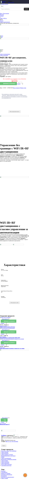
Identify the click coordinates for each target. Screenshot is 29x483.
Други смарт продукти (6, 464)
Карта (4, 445)
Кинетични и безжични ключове (8, 459)
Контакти (3, 471)
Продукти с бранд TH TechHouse (8, 450)
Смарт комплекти (5, 463)
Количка (2, 14)
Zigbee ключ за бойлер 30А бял (7, 326)
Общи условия (4, 478)
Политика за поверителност (7, 477)
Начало (1, 20)
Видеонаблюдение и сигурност (8, 455)
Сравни (2, 15)
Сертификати (4, 472)
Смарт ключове (4, 452)
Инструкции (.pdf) (14, 302)
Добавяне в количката (9, 83)
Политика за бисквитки (6, 474)
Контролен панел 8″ (5, 424)
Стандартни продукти (6, 465)
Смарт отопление (4, 55)
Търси (26, 9)
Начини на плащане (5, 473)
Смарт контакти (4, 453)
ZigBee (2, 457)
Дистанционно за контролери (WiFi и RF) (10, 337)
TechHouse (3, 435)
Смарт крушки (4, 460)
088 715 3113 (11, 2)
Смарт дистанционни (5, 22)
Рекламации (4, 475)
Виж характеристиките (14, 111)
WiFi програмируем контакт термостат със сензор (12, 348)
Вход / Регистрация (4, 13)
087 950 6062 (15, 441)
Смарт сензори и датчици (7, 454)
